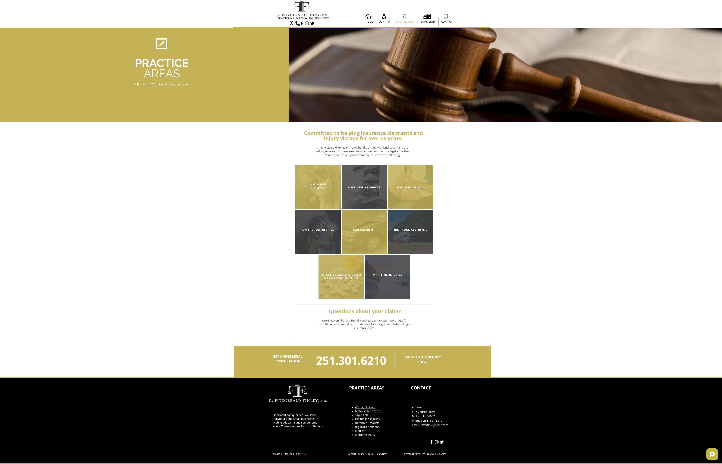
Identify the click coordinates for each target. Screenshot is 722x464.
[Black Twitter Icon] (312, 23)
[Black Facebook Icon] (301, 23)
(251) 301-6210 (432, 420)
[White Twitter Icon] (441, 442)
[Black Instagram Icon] (306, 23)
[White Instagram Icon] (436, 442)
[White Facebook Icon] (431, 442)
